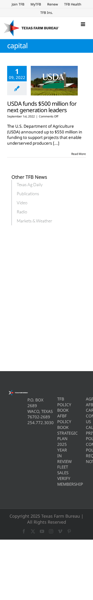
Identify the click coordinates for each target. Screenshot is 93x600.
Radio (22, 211)
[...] (56, 143)
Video (22, 202)
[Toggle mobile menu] (83, 24)
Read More (78, 154)
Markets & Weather (34, 220)
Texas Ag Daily (30, 184)
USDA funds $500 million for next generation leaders (42, 107)
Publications (28, 193)
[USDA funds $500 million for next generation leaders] (54, 80)
